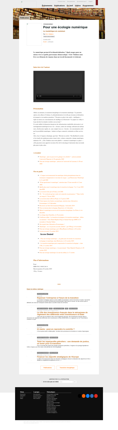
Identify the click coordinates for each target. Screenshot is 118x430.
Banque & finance (50, 397)
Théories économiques (52, 411)
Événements (22, 394)
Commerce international (52, 398)
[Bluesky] (87, 396)
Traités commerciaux (42, 308)
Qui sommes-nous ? (82, 1)
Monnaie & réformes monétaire (53, 405)
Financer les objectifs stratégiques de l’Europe (58, 357)
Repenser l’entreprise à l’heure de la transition (58, 298)
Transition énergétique (42, 337)
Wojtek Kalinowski (47, 355)
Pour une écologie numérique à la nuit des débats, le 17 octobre (57, 252)
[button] (97, 2)
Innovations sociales (51, 409)
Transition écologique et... (52, 412)
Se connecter (31, 422)
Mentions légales (37, 397)
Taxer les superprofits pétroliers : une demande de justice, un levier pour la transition (63, 342)
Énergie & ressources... (52, 406)
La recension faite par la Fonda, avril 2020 (51, 192)
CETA (50, 308)
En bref (21, 397)
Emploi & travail (50, 401)
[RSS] (83, 396)
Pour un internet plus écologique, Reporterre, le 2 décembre (56, 208)
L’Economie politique (48, 24)
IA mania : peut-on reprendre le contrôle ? (56, 329)
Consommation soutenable (52, 394)
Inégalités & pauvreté (51, 395)
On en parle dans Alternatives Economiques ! (52, 224)
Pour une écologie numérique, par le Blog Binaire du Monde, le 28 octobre (60, 229)
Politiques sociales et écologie (53, 402)
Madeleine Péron (47, 339)
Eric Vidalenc (50, 34)
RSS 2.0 (36, 422)
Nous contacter (36, 398)
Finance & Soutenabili (42, 352)
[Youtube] (96, 396)
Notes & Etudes (73, 308)
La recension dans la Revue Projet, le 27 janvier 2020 (54, 199)
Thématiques (51, 392)
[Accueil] (28, 4)
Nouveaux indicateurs (51, 399)
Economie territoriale (51, 408)
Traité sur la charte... (59, 308)
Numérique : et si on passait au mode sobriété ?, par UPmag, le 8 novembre (60, 226)
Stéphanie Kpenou (54, 310)
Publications (24, 17)
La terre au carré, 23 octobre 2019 (49, 231)
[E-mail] (79, 396)
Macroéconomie (50, 404)
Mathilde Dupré (47, 310)
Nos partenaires (71, 1)
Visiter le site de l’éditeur (49, 36)
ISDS (66, 308)
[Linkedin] (92, 396)
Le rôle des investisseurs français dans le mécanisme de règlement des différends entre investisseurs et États (62, 313)
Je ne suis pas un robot (50, 381)
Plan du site (26, 422)
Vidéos (21, 398)
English (90, 1)
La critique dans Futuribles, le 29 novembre (52, 215)
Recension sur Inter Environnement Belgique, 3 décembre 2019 (57, 206)
